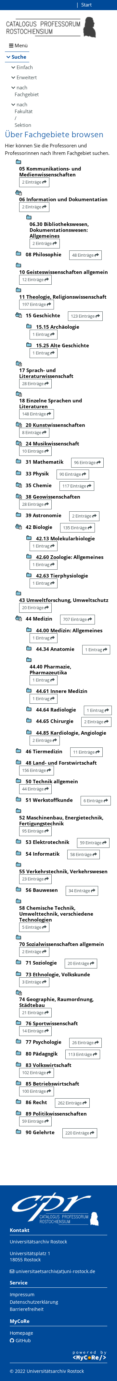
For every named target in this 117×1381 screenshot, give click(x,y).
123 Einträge (83, 316)
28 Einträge (33, 383)
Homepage (21, 1333)
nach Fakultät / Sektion (22, 114)
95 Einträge (33, 831)
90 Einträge (70, 474)
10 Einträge (33, 451)
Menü (20, 45)
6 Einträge (94, 800)
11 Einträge (84, 752)
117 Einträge (74, 486)
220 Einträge (77, 1133)
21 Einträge (33, 1012)
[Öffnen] (18, 363)
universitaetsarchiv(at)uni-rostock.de (55, 1271)
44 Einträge (33, 789)
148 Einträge (34, 414)
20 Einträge (33, 607)
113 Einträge (80, 1054)
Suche (19, 56)
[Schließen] (18, 192)
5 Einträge (32, 927)
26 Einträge (83, 1042)
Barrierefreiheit (27, 1309)
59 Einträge (91, 843)
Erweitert (23, 77)
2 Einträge (32, 182)
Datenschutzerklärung (34, 1302)
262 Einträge (70, 1103)
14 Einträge (33, 1031)
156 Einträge (34, 770)
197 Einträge (34, 304)
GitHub (22, 1340)
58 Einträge (81, 854)
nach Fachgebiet (22, 91)
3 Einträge (32, 982)
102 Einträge (34, 1072)
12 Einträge (33, 279)
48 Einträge (83, 255)
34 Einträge (80, 890)
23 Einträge (33, 879)
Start (86, 4)
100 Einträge (34, 1091)
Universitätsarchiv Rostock (38, 1241)
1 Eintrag (41, 334)
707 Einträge (75, 619)
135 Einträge (75, 528)
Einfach (23, 67)
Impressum (22, 1294)
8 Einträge (32, 432)
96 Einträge (85, 462)
